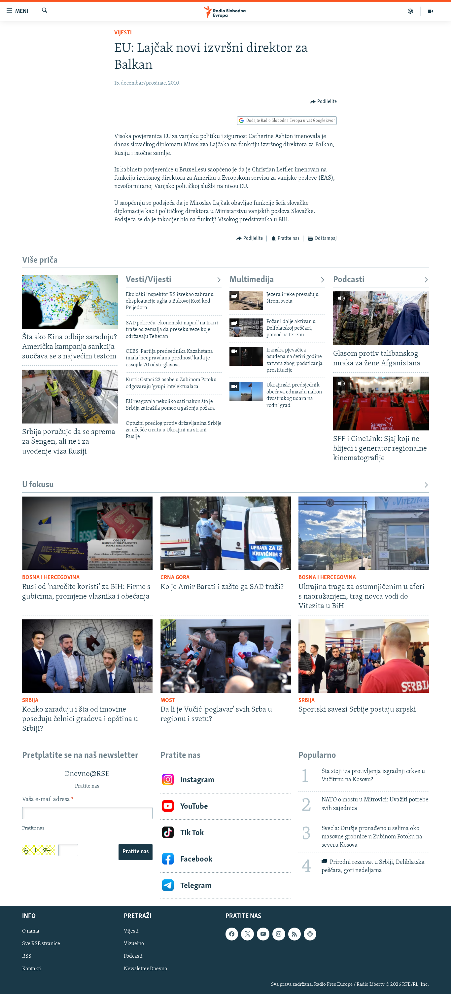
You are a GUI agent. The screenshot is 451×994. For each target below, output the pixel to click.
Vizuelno (134, 944)
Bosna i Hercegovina (51, 578)
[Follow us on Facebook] (232, 934)
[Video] (430, 11)
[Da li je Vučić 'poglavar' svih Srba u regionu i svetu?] (225, 656)
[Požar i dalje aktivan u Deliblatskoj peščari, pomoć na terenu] (246, 327)
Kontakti (32, 969)
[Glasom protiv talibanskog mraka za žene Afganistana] (381, 318)
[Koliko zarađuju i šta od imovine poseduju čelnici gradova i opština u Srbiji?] (87, 656)
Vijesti (123, 33)
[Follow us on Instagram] (278, 934)
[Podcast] (410, 11)
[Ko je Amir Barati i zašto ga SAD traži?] (225, 533)
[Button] (323, 101)
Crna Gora (175, 578)
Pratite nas (135, 852)
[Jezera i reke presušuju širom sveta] (246, 300)
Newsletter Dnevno (145, 969)
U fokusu (38, 485)
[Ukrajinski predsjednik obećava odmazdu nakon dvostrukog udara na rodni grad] (246, 391)
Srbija (30, 701)
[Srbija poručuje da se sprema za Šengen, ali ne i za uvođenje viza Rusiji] (70, 396)
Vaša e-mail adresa (47, 800)
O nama (30, 931)
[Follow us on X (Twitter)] (247, 934)
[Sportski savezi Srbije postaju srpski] (363, 656)
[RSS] (294, 934)
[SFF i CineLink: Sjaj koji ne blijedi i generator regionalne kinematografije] (381, 403)
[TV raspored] (310, 934)
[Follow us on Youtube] (263, 934)
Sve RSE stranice (41, 944)
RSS (26, 956)
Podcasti (348, 280)
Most (167, 701)
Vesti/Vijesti (148, 280)
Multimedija (251, 280)
